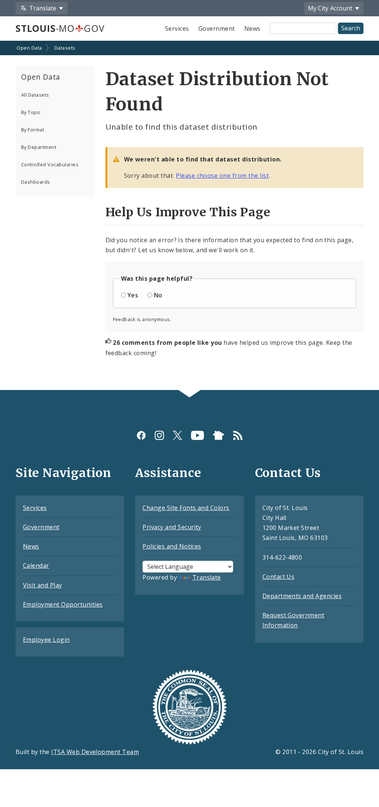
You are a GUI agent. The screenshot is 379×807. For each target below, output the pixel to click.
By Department (38, 147)
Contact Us (278, 577)
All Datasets (35, 94)
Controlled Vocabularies (49, 164)
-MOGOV (60, 28)
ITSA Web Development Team (95, 752)
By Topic (31, 112)
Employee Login (46, 640)
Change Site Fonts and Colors (185, 508)
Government (216, 28)
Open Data (29, 47)
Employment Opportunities (63, 604)
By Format (32, 129)
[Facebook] (141, 435)
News (252, 28)
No (158, 295)
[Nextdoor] (218, 435)
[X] (177, 435)
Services (177, 28)
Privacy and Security (171, 527)
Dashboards (35, 182)
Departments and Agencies (302, 596)
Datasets (65, 47)
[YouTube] (197, 435)
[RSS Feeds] (237, 435)
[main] (189, 216)
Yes (132, 295)
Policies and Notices (171, 546)
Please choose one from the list (222, 175)
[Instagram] (159, 435)
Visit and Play (42, 585)
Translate (206, 577)
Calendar (36, 565)
